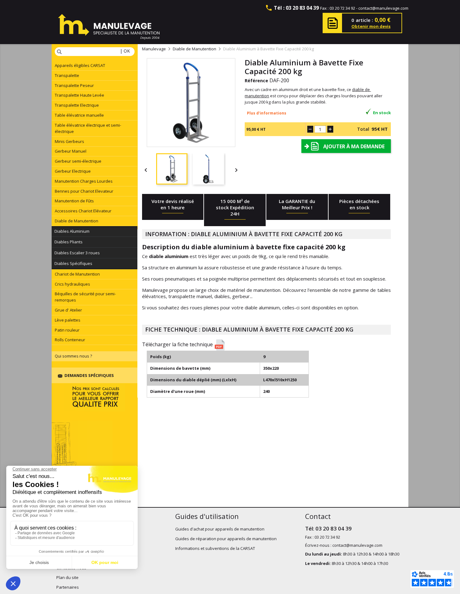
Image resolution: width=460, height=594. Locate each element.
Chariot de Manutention (77, 274)
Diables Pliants (68, 242)
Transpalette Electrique (77, 105)
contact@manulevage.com (383, 8)
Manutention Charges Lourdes (84, 181)
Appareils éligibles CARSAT (80, 65)
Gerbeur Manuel (70, 151)
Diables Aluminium (71, 231)
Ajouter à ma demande (354, 146)
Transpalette (67, 75)
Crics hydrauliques (72, 284)
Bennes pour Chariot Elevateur (84, 191)
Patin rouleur (67, 330)
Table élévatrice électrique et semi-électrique (88, 128)
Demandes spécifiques (89, 375)
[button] (269, 345)
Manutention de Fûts (74, 201)
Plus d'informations (266, 113)
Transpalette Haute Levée (79, 95)
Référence (256, 81)
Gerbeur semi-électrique (78, 161)
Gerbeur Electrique (73, 171)
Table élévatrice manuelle (79, 115)
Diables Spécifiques (73, 263)
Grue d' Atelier (68, 310)
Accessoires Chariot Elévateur (83, 211)
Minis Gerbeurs (69, 141)
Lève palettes (67, 320)
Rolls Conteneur (70, 340)
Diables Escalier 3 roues (77, 253)
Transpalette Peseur (74, 85)
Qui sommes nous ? (73, 356)
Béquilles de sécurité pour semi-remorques (85, 297)
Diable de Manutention (76, 221)
